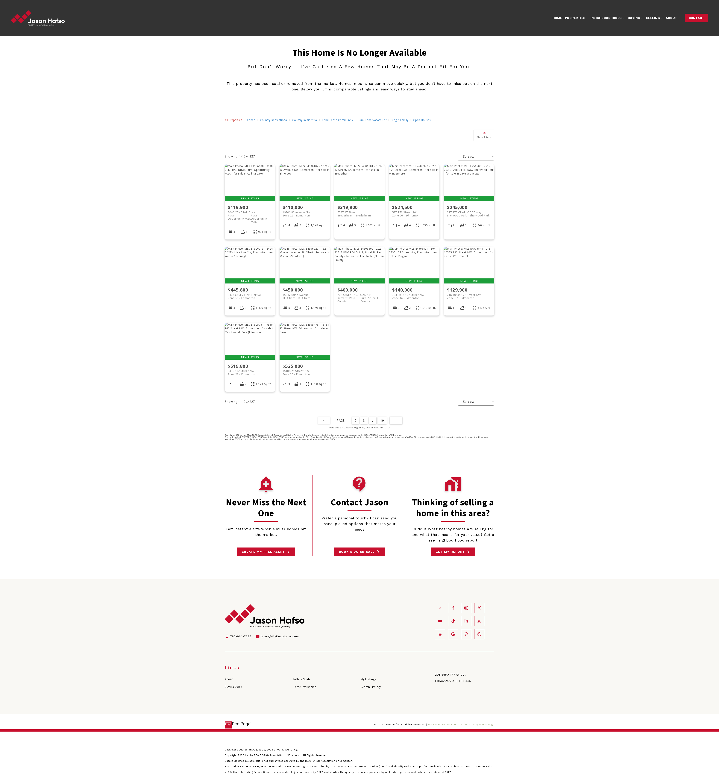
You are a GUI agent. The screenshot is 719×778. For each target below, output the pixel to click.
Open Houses (422, 120)
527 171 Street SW (405, 213)
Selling (653, 18)
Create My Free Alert (263, 551)
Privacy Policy (436, 724)
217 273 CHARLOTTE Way (468, 213)
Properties (575, 18)
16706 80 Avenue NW (296, 213)
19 (382, 420)
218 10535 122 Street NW (464, 296)
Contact (696, 18)
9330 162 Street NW (241, 372)
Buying (634, 18)
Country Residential (305, 120)
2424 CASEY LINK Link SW (245, 296)
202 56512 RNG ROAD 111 (357, 296)
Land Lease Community (337, 120)
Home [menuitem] (557, 18)
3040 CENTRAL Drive (247, 213)
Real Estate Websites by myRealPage (470, 724)
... (373, 420)
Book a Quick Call (357, 551)
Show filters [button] (484, 137)
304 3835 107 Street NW (408, 296)
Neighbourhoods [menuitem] (606, 18)
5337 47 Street (354, 213)
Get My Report (450, 551)
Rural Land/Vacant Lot (372, 120)
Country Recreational (274, 120)
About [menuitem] (671, 18)
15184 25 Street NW (296, 372)
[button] (696, 18)
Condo (251, 120)
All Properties (233, 120)
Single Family (400, 120)
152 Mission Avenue (296, 296)
